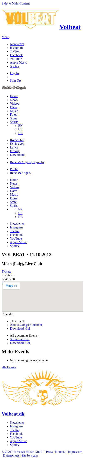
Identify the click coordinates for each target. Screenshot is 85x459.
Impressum (75, 451)
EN (20, 125)
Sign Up (15, 80)
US (20, 129)
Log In (14, 73)
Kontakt (60, 451)
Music (14, 111)
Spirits (14, 122)
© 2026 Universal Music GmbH (23, 451)
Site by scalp (29, 455)
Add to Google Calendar (26, 325)
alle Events (9, 367)
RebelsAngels (20, 173)
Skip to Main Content (16, 3)
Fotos (13, 114)
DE (20, 133)
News (14, 100)
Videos (14, 103)
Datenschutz (11, 455)
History (15, 151)
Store (13, 118)
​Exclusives (17, 143)
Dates (13, 107)
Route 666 (17, 140)
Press (49, 451)
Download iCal (20, 328)
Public (14, 169)
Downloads (17, 154)
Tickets (6, 271)
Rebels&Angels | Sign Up (27, 162)
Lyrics (14, 147)
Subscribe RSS (20, 339)
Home (14, 96)
